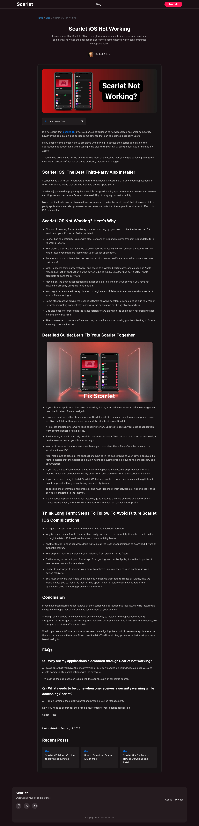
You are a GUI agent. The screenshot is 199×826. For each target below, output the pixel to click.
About (168, 799)
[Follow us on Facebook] (18, 806)
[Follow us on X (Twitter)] (27, 806)
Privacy (179, 799)
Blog (99, 4)
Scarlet (25, 4)
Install (173, 4)
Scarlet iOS (69, 131)
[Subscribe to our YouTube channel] (35, 806)
